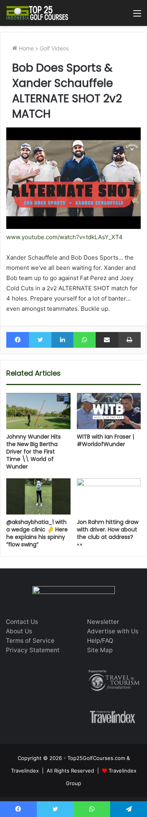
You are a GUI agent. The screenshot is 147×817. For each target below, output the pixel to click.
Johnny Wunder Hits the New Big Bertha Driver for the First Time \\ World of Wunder (33, 451)
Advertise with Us (112, 631)
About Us (19, 631)
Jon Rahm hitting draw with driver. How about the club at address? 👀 (107, 533)
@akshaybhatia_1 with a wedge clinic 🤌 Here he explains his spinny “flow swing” (37, 533)
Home (25, 48)
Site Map (100, 650)
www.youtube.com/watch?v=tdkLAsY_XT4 (64, 237)
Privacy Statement (33, 650)
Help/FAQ (100, 640)
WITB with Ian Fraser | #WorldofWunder (105, 440)
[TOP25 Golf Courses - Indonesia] (37, 13)
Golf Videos (54, 48)
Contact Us (22, 621)
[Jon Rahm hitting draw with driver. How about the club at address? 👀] (109, 496)
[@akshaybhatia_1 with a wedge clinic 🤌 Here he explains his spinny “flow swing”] (38, 496)
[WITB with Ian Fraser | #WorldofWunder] (109, 411)
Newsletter (103, 621)
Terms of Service (30, 640)
